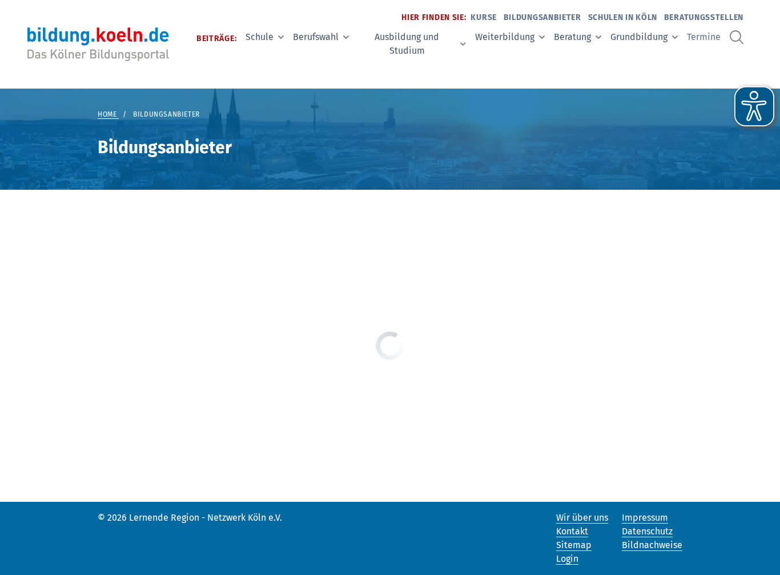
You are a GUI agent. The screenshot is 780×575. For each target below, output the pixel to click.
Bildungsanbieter (542, 17)
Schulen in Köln (623, 17)
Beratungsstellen (703, 17)
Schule (260, 36)
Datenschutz (647, 531)
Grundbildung (639, 36)
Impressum (645, 517)
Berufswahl (316, 36)
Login (567, 558)
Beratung (572, 36)
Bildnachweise (652, 545)
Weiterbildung (504, 36)
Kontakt (572, 531)
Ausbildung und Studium (407, 43)
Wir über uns (582, 517)
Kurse (484, 17)
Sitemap (574, 545)
